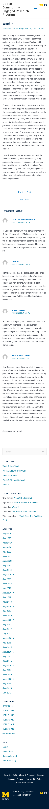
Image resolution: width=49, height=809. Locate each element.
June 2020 (7, 584)
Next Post (24, 199)
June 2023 (7, 543)
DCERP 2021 (8, 724)
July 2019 (7, 597)
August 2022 (8, 547)
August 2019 (8, 593)
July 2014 (7, 670)
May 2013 (7, 693)
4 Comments (8, 28)
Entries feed (8, 751)
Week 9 (6, 484)
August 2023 (8, 534)
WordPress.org (9, 760)
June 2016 (7, 647)
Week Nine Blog (10, 475)
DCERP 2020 (8, 720)
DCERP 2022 (8, 729)
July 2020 (7, 579)
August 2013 (8, 679)
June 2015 (7, 661)
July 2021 (7, 565)
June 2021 (7, 570)
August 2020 (8, 574)
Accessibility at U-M (22, 795)
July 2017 (7, 624)
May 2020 (7, 588)
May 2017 (7, 634)
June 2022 (7, 556)
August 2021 (8, 561)
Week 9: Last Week (11, 466)
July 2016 (7, 643)
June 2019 (7, 602)
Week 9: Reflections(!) (23, 498)
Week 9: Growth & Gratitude (14, 471)
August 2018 (8, 606)
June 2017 (7, 629)
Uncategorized (22, 28)
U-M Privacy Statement (23, 791)
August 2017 (8, 620)
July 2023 (7, 538)
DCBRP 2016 (8, 715)
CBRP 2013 (8, 706)
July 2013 (7, 683)
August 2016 (8, 638)
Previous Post (24, 192)
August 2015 (8, 652)
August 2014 (8, 665)
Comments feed (10, 756)
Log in (5, 747)
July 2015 (7, 656)
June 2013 (7, 688)
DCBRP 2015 (8, 711)
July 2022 (7, 552)
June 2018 (7, 615)
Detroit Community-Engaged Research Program (16, 9)
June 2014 (7, 674)
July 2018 (7, 611)
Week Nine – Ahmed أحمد (14, 480)
